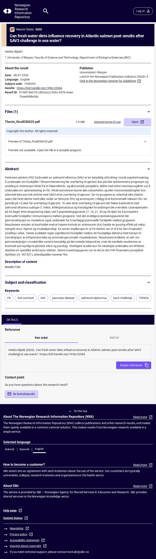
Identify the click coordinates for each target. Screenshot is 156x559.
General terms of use (107, 121)
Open (135, 121)
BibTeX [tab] (114, 337)
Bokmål (9, 449)
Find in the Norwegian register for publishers (108, 81)
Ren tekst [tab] (41, 337)
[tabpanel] (78, 352)
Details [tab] (12, 319)
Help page (10, 510)
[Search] (46, 11)
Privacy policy (18, 534)
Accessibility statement (24, 540)
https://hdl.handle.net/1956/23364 (39, 88)
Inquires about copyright (25, 546)
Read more (140, 417)
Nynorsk (25, 449)
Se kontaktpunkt (24, 394)
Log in (140, 11)
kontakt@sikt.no (78, 551)
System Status (13, 518)
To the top (80, 411)
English (39, 448)
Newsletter (17, 528)
